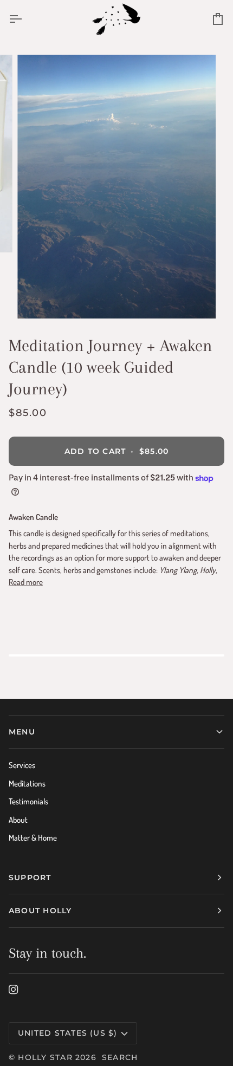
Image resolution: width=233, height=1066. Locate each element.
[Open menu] (25, 19)
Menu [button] (22, 731)
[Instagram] (13, 989)
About (18, 820)
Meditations (27, 783)
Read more (26, 582)
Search (120, 1057)
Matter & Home (33, 838)
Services (22, 765)
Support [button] (30, 877)
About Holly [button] (40, 910)
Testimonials (28, 801)
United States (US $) (68, 1033)
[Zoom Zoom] (116, 186)
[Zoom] (37, 298)
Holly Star (45, 1057)
